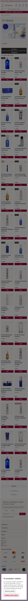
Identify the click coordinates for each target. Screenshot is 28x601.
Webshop (13, 510)
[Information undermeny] (17, 524)
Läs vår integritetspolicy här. (8, 516)
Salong (6, 510)
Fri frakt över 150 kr (4, 1)
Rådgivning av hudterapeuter (15, 1)
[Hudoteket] (9, 5)
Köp (7, 79)
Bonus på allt (24, 1)
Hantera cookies (10, 591)
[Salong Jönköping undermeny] (16, 531)
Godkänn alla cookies (11, 595)
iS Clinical (7, 15)
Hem (2, 15)
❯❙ (18, 491)
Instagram (5, 542)
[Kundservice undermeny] (17, 528)
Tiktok (4, 543)
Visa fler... (14, 486)
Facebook (5, 540)
